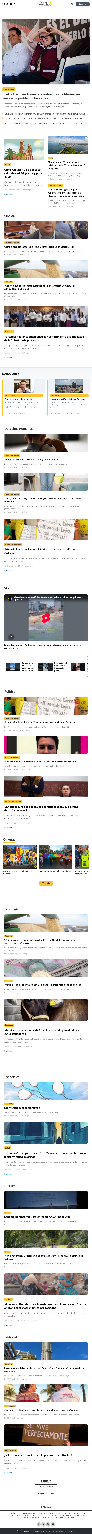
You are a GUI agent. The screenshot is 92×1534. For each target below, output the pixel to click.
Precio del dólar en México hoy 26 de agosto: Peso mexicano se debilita (42, 984)
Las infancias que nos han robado (22, 1107)
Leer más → (9, 194)
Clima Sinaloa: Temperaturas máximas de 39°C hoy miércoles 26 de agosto (66, 165)
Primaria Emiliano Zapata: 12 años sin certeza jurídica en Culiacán (39, 722)
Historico (46, 1507)
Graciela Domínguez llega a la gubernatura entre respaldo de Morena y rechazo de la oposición (46, 123)
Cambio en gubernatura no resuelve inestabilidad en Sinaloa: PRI (39, 246)
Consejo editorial (46, 1493)
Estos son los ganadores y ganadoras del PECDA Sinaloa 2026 (37, 1216)
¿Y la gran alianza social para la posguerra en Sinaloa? (38, 1455)
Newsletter (83, 4)
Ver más (46, 883)
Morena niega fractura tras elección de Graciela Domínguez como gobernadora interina (43, 118)
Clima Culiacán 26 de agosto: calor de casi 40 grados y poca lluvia (23, 173)
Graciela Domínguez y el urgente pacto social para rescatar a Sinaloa (41, 1410)
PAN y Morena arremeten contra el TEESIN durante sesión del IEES (40, 761)
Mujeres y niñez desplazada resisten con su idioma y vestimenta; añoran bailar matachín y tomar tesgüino (45, 1305)
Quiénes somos (46, 1486)
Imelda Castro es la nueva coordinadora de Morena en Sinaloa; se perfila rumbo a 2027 (41, 96)
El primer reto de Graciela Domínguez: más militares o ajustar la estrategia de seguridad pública (47, 114)
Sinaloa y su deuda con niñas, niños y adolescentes (31, 459)
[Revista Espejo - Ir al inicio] (46, 1481)
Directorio (46, 1500)
